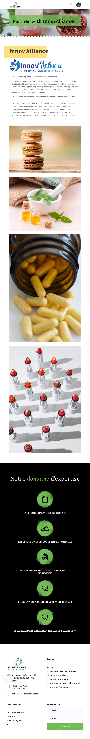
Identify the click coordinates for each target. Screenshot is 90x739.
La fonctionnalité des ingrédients (45, 513)
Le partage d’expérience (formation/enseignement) (45, 630)
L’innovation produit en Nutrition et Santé (45, 602)
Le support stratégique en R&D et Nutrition (45, 542)
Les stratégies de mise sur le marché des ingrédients (45, 572)
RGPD (9, 724)
